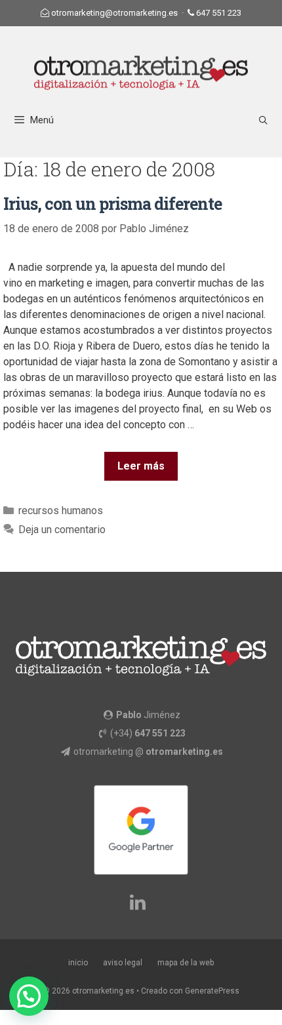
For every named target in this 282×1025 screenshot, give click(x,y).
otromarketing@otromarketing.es (114, 13)
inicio (78, 962)
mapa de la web (185, 962)
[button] (29, 996)
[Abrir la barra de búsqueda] (263, 120)
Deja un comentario (62, 529)
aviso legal (122, 962)
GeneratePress (212, 990)
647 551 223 (218, 13)
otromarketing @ (148, 751)
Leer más (141, 466)
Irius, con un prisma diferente (112, 203)
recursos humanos (60, 510)
